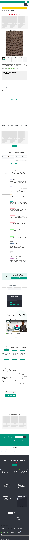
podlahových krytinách (12, 261)
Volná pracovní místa (6, 509)
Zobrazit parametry (8, 66)
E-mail (3, 375)
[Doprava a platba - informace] (14, 526)
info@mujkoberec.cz (15, 304)
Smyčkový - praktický (16, 201)
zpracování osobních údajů (20, 438)
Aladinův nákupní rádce (20, 489)
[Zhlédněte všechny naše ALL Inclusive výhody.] (17, 532)
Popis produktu (11, 125)
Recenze (15, 125)
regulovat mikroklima (16, 197)
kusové (16, 181)
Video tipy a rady (19, 488)
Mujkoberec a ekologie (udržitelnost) (22, 486)
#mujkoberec (17, 462)
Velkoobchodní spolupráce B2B (7, 501)
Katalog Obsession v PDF (13, 333)
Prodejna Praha (5, 486)
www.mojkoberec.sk (7, 539)
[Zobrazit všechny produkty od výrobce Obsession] (3, 324)
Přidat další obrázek (9, 379)
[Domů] (4, 9)
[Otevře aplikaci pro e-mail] (11, 305)
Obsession (26, 95)
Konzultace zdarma (25, 125)
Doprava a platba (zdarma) (7, 487)
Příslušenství (20, 125)
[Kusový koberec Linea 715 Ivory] (4, 59)
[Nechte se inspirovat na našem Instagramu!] (14, 457)
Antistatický (17, 208)
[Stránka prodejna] (7, 515)
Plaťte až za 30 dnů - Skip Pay (7, 489)
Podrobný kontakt (21, 506)
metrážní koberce (20, 181)
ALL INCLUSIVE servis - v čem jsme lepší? (8, 488)
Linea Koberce (17, 129)
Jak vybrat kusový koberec (20, 485)
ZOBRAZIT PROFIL (14, 465)
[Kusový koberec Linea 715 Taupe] (9, 59)
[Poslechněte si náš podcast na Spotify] (4, 534)
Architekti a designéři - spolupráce (7, 503)
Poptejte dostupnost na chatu (6, 79)
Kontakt (4, 485)
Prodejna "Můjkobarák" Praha (21, 512)
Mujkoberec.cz (11, 538)
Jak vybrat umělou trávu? (20, 490)
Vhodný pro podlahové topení (19, 222)
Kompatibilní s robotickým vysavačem (21, 215)
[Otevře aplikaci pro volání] (11, 302)
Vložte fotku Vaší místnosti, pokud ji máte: (7, 377)
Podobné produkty (4, 125)
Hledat (26, 5)
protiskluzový (24, 261)
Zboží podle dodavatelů (6, 500)
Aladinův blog (19, 487)
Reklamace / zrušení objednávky (7, 484)
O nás (18, 484)
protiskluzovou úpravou (17, 262)
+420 (15, 301)
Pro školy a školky (5, 502)
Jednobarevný (14, 179)
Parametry (7, 125)
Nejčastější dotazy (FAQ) (6, 490)
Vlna (13, 194)
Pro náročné (16, 250)
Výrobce (17, 125)
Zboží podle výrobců (6, 499)
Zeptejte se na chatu (15, 305)
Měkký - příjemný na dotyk (18, 229)
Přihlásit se (21, 4)
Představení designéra (21, 378)
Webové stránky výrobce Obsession (10, 334)
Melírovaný (14, 186)
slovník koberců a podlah (21, 152)
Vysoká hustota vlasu (17, 236)
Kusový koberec (16, 258)
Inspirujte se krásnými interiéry (7, 498)
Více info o (19, 438)
